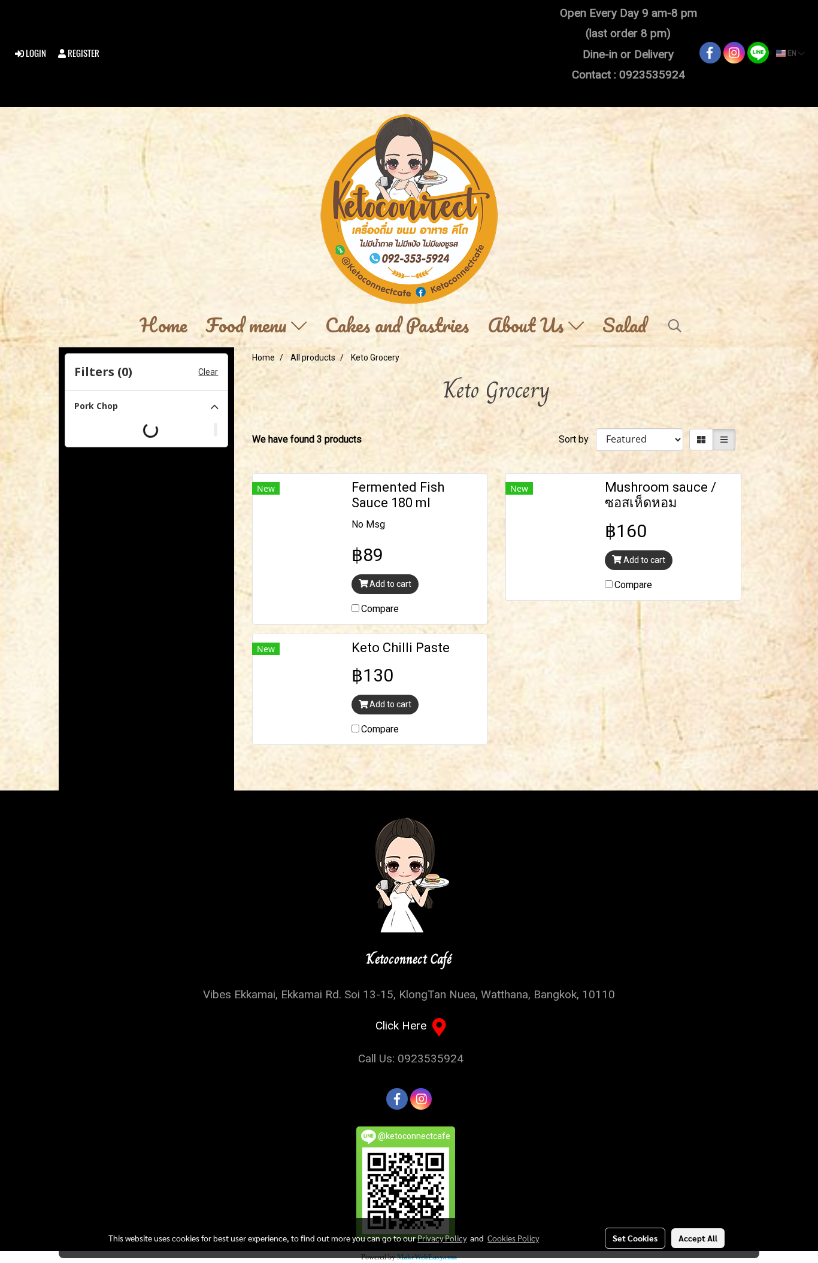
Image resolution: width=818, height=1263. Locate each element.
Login (35, 53)
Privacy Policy (441, 1237)
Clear (208, 372)
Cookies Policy (513, 1237)
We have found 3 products (307, 439)
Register (82, 53)
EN (792, 53)
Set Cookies (635, 1237)
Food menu (248, 326)
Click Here (403, 1025)
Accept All (697, 1237)
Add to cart (389, 584)
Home (163, 326)
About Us (527, 326)
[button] (675, 325)
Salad (624, 326)
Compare (380, 608)
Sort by (577, 439)
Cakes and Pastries (397, 326)
